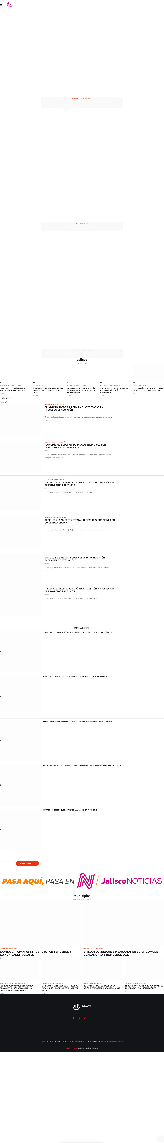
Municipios (9, 948)
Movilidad (117, 385)
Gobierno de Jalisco (48, 983)
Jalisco (90, 98)
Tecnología (61, 442)
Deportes (86, 948)
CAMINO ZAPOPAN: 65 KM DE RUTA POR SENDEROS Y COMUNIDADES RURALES (35, 953)
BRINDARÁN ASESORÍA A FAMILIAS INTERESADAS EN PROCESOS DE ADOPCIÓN (74, 408)
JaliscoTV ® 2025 (71, 1048)
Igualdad (75, 350)
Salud (99, 983)
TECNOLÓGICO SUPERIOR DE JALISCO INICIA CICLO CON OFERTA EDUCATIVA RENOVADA (75, 446)
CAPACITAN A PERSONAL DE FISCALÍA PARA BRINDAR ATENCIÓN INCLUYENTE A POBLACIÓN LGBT (82, 354)
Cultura (56, 479)
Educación (83, 98)
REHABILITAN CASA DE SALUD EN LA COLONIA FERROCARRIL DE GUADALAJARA (101, 987)
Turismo (16, 948)
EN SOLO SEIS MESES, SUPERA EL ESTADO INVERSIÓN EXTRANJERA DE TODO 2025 (75, 559)
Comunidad (75, 98)
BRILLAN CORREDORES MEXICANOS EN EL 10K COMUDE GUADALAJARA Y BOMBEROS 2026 (120, 953)
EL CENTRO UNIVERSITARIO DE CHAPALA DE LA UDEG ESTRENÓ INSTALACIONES (144, 987)
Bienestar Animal (5, 983)
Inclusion (82, 350)
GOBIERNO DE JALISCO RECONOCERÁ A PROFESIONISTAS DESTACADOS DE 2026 (82, 228)
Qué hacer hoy (61, 517)
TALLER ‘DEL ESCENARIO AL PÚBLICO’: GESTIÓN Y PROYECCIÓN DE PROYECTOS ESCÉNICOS (79, 484)
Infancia (55, 404)
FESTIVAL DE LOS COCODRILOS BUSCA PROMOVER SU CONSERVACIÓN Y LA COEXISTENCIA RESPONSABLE (16, 988)
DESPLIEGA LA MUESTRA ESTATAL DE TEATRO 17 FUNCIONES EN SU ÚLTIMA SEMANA (80, 521)
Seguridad (142, 385)
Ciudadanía (79, 223)
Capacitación (49, 479)
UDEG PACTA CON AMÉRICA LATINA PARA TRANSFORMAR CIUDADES (82, 103)
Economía (48, 555)
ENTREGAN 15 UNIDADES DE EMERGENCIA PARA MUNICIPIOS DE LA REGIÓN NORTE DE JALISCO (61, 988)
